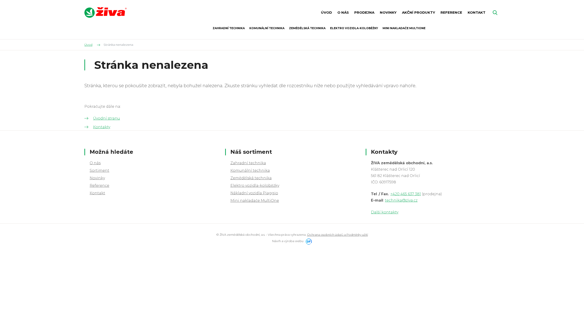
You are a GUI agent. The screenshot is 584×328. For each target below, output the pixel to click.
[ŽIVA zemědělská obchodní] (105, 12)
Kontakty (101, 127)
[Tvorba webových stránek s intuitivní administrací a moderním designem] (308, 241)
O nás (95, 163)
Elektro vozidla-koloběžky (254, 185)
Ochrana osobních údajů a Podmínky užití (337, 234)
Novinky (97, 178)
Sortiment (99, 170)
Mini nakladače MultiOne (254, 200)
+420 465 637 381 (405, 194)
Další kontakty (384, 212)
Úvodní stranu (106, 118)
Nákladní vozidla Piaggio (254, 193)
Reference (99, 185)
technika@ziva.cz (401, 200)
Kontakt (97, 193)
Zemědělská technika (251, 178)
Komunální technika (250, 170)
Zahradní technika (248, 163)
